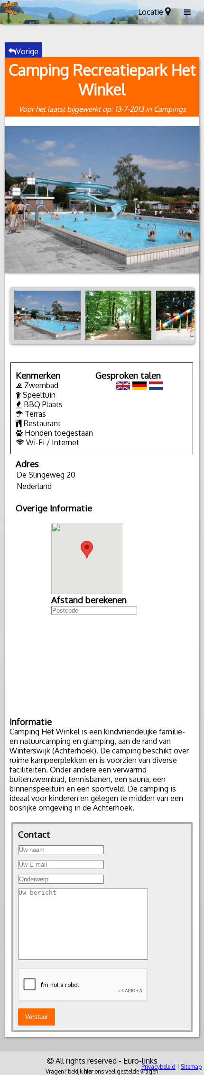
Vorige (27, 51)
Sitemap (191, 1066)
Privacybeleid (158, 1066)
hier (88, 1071)
